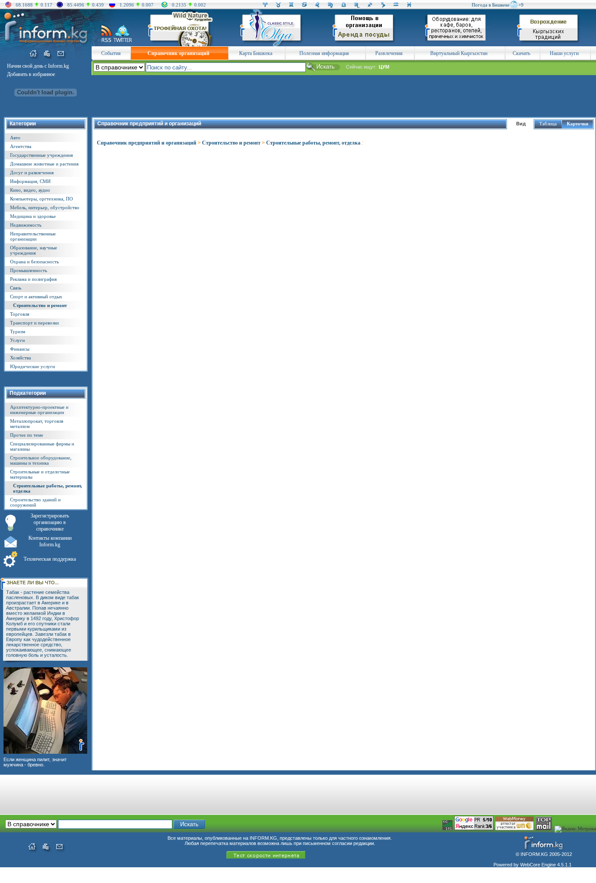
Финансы (19, 349)
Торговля (19, 314)
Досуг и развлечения (32, 172)
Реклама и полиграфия (33, 279)
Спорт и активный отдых (36, 296)
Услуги (17, 340)
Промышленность (28, 270)
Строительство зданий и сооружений (35, 502)
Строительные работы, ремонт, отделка (313, 143)
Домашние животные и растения (44, 163)
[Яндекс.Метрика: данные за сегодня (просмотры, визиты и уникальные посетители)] (575, 829)
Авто (15, 137)
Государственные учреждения (41, 155)
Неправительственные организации (33, 236)
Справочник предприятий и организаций (146, 143)
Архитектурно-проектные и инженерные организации (39, 409)
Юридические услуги (32, 366)
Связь (15, 287)
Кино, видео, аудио (30, 190)
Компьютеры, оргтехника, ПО (41, 198)
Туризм (17, 331)
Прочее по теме (26, 435)
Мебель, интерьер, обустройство (44, 207)
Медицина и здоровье (33, 216)
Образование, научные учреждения (33, 250)
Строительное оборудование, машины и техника (41, 460)
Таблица (548, 123)
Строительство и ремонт (40, 305)
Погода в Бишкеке (491, 4)
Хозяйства (20, 357)
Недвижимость (25, 225)
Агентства (20, 146)
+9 (521, 4)
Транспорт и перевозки (34, 322)
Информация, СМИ (30, 181)
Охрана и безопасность (34, 261)
